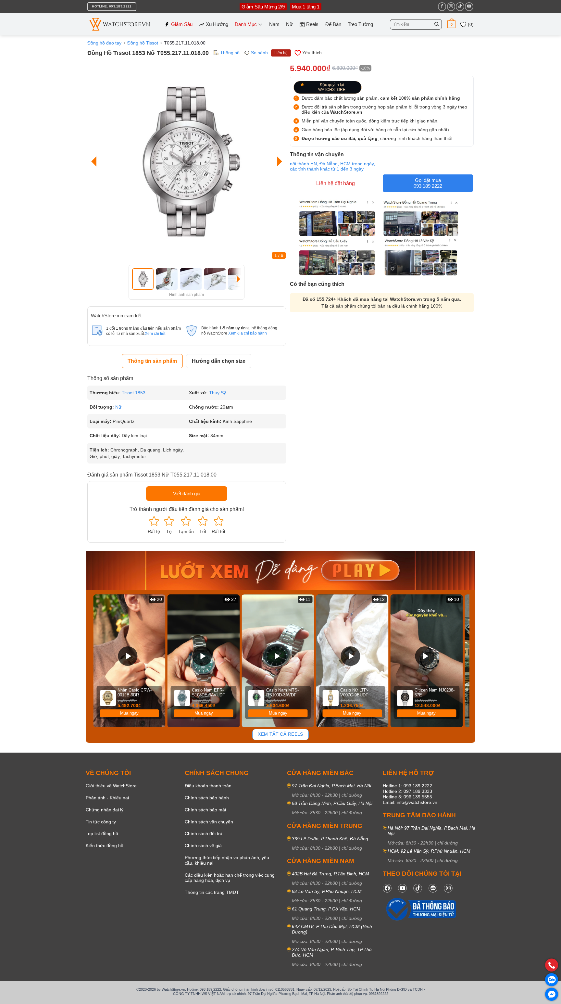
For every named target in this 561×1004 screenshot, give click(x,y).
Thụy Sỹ (217, 392)
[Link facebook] (387, 888)
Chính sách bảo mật (205, 809)
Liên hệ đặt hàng (335, 183)
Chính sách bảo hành (207, 797)
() (470, 24)
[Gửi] (437, 24)
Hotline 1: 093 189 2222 (407, 785)
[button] (451, 24)
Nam (274, 24)
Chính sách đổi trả (203, 833)
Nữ (289, 24)
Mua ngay (129, 713)
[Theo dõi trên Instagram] (451, 6)
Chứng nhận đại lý (104, 809)
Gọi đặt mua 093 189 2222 (428, 183)
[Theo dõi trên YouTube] (469, 6)
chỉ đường (352, 795)
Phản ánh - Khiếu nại (107, 797)
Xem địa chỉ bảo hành (247, 333)
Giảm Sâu (182, 24)
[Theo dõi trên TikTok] (460, 6)
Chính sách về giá (203, 845)
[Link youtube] (402, 888)
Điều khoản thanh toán (208, 785)
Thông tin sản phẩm (152, 361)
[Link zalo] (433, 888)
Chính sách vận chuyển (209, 821)
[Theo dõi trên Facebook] (442, 6)
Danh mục (246, 24)
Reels (312, 24)
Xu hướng (217, 24)
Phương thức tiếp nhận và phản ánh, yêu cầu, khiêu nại (227, 860)
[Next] (278, 161)
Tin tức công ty (101, 821)
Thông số (230, 52)
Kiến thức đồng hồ (104, 845)
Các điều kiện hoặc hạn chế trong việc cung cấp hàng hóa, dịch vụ (230, 877)
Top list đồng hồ (102, 833)
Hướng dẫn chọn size (218, 361)
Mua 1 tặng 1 (305, 6)
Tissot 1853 (133, 392)
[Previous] (95, 161)
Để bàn (333, 24)
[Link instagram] (448, 888)
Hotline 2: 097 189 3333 (407, 791)
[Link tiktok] (417, 888)
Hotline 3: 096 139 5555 (407, 796)
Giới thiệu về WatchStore (111, 785)
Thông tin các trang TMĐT (212, 892)
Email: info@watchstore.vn (410, 802)
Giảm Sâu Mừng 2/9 (263, 6)
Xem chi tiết (155, 334)
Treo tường (360, 24)
